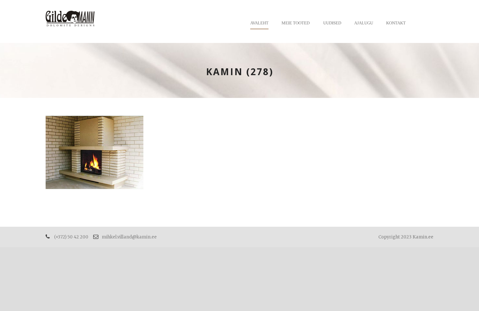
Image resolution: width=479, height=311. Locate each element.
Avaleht (259, 22)
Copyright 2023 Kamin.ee (405, 237)
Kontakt (396, 22)
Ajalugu (363, 22)
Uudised (332, 22)
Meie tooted (296, 22)
